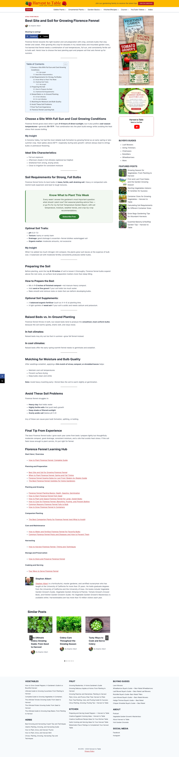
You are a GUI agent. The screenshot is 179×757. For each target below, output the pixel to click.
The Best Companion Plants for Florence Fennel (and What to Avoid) (57, 519)
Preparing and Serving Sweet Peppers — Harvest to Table (89, 713)
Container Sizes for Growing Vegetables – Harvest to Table (139, 199)
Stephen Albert (36, 26)
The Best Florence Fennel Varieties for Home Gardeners (52, 481)
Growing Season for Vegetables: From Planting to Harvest (140, 173)
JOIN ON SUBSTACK (146, 3)
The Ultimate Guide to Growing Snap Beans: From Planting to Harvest (45, 712)
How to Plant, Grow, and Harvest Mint (38, 733)
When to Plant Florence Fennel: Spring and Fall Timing (51, 475)
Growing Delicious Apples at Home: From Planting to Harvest (87, 689)
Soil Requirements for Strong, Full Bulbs (46, 77)
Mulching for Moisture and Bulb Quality (46, 102)
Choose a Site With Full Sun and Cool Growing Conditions (48, 68)
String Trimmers (128, 148)
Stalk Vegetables (32, 16)
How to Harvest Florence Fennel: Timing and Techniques (52, 547)
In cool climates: (41, 99)
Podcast (116, 713)
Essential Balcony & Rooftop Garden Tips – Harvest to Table (139, 224)
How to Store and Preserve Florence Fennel (47, 559)
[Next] (107, 637)
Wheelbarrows (128, 157)
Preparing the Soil (38, 87)
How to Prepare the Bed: (44, 89)
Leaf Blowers (127, 145)
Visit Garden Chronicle (120, 722)
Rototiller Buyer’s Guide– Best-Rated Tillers (127, 694)
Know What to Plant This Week (46, 79)
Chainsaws (126, 151)
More (124, 160)
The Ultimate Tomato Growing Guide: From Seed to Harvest (43, 701)
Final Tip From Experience (41, 107)
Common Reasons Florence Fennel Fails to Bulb (48, 504)
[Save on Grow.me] (51, 36)
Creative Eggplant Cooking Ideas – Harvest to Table (87, 716)
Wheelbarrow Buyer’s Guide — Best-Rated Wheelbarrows (133, 688)
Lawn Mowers (118, 685)
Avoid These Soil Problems (41, 104)
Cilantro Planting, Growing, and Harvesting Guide (42, 727)
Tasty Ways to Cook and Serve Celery (97, 640)
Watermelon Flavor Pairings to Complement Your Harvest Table (89, 726)
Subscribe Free (69, 217)
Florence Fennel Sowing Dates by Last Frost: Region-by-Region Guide (58, 478)
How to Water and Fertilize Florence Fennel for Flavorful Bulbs (54, 532)
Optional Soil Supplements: (45, 92)
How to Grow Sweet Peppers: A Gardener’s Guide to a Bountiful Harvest (44, 687)
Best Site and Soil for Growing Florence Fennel (48, 472)
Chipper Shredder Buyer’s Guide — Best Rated (129, 703)
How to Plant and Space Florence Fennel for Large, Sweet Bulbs (55, 499)
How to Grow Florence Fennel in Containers (47, 507)
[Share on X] (2, 380)
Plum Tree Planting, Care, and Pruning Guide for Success (88, 700)
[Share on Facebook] (2, 376)
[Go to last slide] (31, 637)
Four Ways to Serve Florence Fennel (43, 571)
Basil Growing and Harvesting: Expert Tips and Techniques (45, 724)
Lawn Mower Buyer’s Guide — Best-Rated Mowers (130, 697)
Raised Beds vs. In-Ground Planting (45, 94)
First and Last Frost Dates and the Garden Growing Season (138, 182)
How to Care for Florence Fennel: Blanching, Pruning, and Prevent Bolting (59, 502)
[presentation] (40, 624)
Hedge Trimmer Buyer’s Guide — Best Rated (128, 700)
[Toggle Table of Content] (64, 64)
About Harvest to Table (121, 719)
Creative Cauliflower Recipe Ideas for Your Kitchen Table (88, 719)
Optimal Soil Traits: (42, 82)
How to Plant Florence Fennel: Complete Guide (48, 460)
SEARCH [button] (29, 9)
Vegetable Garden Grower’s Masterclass (127, 716)
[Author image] (26, 26)
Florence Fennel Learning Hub (43, 110)
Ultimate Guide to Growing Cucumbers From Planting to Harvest (44, 692)
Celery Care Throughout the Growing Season (68, 640)
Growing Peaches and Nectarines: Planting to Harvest (87, 694)
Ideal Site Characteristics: (44, 74)
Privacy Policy (89, 751)
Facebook (116, 732)
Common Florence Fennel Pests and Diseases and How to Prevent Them (59, 534)
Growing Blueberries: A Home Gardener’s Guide (85, 685)
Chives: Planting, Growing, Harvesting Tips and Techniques (41, 737)
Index (150, 10)
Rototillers (126, 154)
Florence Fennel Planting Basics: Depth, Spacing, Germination (54, 493)
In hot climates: (41, 97)
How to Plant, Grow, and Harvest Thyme (39, 730)
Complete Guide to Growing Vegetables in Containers (43, 697)
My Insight (42, 72)
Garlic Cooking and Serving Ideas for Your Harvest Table (88, 722)
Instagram (116, 735)
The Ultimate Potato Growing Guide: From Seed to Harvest (42, 706)
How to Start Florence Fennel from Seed (45, 496)
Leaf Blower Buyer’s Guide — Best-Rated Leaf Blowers (132, 691)
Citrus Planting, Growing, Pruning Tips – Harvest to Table (88, 703)
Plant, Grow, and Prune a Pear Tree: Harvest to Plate (87, 697)
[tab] (64, 660)
